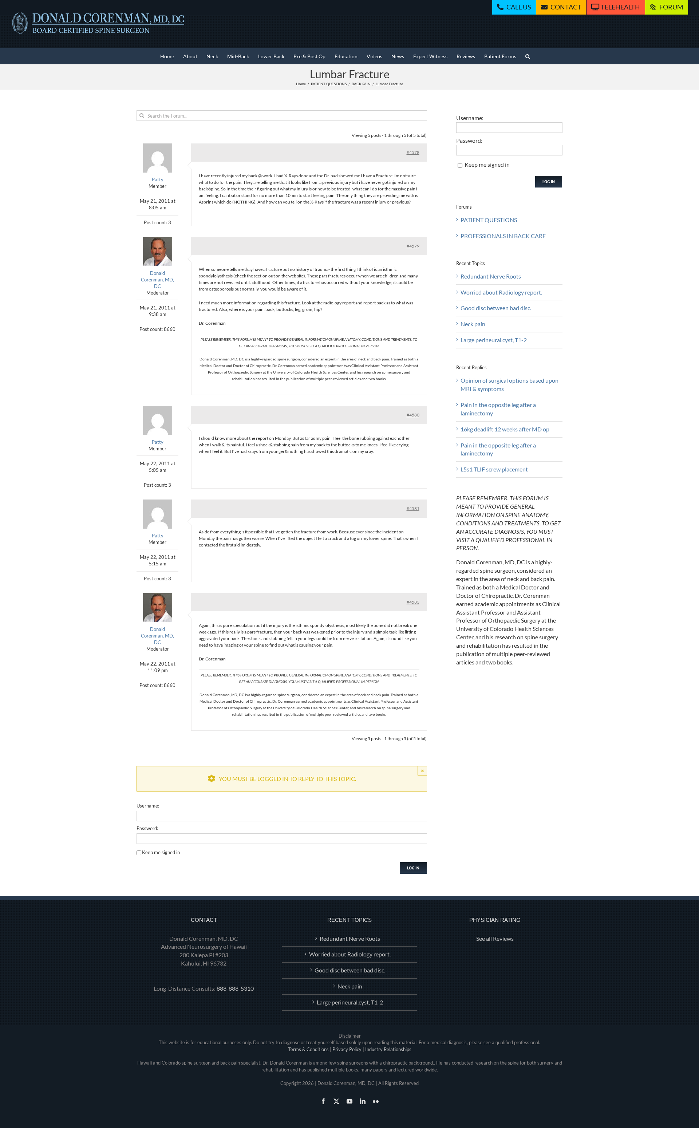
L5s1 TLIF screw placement (494, 469)
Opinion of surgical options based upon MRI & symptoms (509, 384)
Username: (148, 806)
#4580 (413, 415)
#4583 (413, 602)
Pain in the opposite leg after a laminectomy (498, 409)
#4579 (413, 246)
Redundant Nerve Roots (491, 276)
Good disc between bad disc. (496, 307)
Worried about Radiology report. (501, 292)
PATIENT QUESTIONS (489, 219)
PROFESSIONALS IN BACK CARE (503, 235)
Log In (413, 868)
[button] (527, 56)
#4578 (413, 152)
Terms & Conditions (308, 1049)
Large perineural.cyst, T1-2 (494, 339)
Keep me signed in (161, 852)
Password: (147, 828)
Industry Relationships (388, 1049)
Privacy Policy (347, 1049)
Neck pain (473, 323)
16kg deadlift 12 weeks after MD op (505, 429)
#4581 (413, 508)
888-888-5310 (235, 988)
